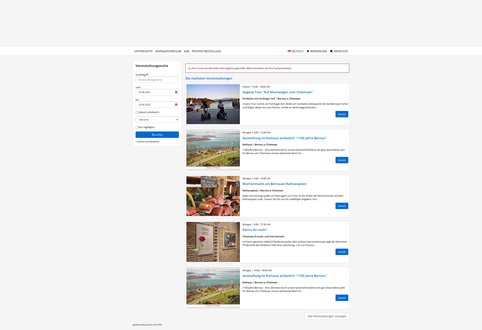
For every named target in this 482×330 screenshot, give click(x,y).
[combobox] (157, 79)
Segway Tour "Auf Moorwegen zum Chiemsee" (278, 92)
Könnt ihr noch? (255, 230)
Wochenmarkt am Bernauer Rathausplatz (275, 184)
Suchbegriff (142, 74)
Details (342, 114)
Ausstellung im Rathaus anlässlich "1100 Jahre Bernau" (285, 138)
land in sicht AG (154, 324)
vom (138, 87)
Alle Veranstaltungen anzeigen (327, 316)
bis (137, 99)
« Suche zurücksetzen (147, 141)
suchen (159, 134)
